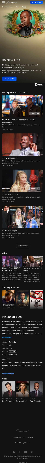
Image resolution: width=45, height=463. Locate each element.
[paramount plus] (11, 2)
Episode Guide (8, 373)
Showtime (13, 354)
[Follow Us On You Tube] (25, 452)
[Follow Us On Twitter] (19, 452)
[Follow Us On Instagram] (31, 452)
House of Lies (7, 7)
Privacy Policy (28, 437)
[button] (3, 2)
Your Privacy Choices (22, 443)
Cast (17, 7)
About (24, 7)
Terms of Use (16, 437)
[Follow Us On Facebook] (14, 452)
